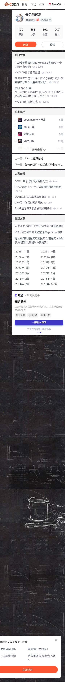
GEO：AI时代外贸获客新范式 (36, 181)
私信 (52, 44)
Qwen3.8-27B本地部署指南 (35, 196)
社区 (41, 4)
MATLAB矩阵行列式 (32, 101)
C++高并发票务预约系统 (33, 202)
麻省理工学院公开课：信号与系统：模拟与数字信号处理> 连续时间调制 (39, 80)
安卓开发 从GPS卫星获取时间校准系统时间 (39, 226)
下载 (33, 4)
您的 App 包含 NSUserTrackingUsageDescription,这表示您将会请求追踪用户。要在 (39, 91)
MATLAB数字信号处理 (33, 72)
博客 (24, 4)
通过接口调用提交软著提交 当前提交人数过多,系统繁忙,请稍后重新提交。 (39, 240)
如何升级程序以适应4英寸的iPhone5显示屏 (43, 165)
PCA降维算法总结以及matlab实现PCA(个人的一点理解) (38, 64)
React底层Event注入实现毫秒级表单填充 (38, 188)
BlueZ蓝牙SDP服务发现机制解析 (38, 208)
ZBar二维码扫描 (34, 158)
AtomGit (56, 4)
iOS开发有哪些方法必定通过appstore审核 (38, 232)
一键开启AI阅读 (39, 322)
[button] (37, 332)
